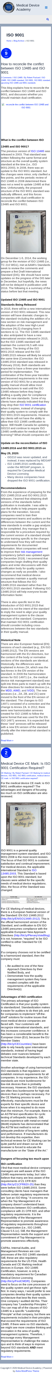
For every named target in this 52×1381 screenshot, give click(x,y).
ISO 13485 (17, 77)
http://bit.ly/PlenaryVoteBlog (32, 935)
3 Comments (6, 77)
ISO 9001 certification (27, 776)
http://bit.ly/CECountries (16, 1043)
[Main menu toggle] (46, 7)
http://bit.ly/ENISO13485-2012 (20, 918)
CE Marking (6, 773)
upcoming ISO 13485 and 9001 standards (18, 83)
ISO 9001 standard (42, 80)
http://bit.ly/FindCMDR (15, 1281)
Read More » (7, 740)
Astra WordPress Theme (27, 1371)
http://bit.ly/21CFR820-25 (17, 1184)
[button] (48, 19)
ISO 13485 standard (15, 80)
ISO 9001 (29, 80)
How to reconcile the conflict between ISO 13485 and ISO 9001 (23, 68)
